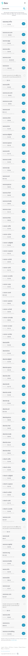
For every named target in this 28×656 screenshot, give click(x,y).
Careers (16, 647)
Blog (2, 648)
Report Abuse (22, 647)
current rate (14, 640)
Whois (6, 647)
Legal (2, 647)
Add (23, 23)
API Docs (11, 647)
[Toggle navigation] (25, 3)
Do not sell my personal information (5, 651)
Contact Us (6, 648)
